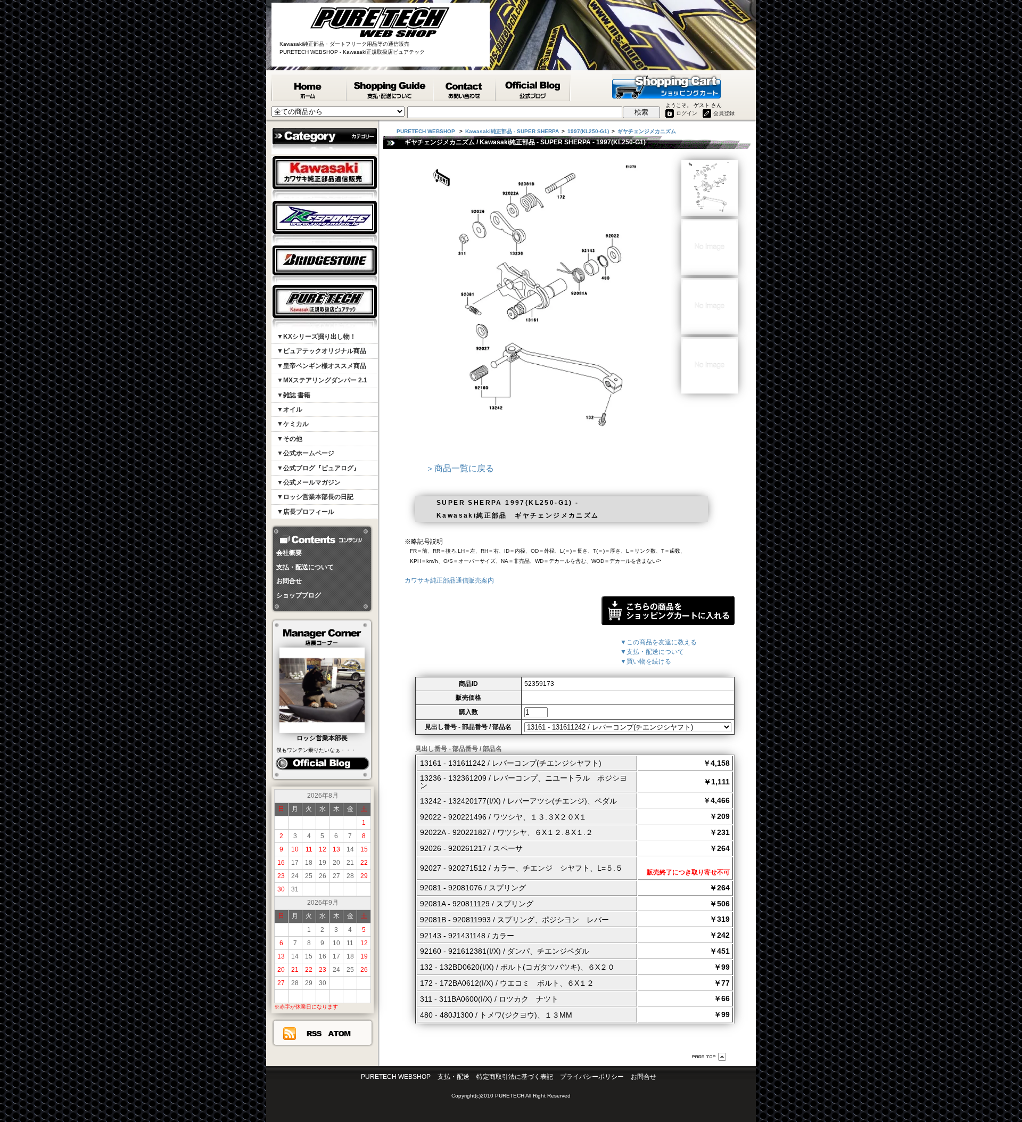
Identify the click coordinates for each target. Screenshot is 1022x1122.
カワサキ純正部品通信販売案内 (449, 580)
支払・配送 (453, 1076)
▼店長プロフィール (305, 511)
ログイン (686, 113)
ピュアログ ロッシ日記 (322, 764)
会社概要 (289, 552)
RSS (313, 1033)
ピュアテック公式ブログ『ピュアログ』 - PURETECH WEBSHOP (533, 88)
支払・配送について (305, 567)
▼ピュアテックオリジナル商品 (321, 351)
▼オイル (289, 409)
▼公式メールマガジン (309, 482)
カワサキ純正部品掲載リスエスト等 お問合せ (465, 88)
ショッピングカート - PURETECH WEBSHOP (666, 86)
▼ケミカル (293, 424)
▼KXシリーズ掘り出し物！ (316, 336)
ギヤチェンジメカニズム (646, 131)
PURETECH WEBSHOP (309, 88)
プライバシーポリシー (592, 1076)
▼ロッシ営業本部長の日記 (315, 497)
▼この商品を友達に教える (658, 642)
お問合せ (289, 581)
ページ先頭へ (709, 1057)
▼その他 (289, 439)
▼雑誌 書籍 (293, 395)
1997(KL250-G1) (588, 131)
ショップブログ (298, 595)
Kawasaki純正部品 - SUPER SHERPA (512, 131)
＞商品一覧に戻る (460, 468)
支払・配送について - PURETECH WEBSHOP (390, 88)
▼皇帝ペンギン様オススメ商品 (321, 366)
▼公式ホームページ (305, 453)
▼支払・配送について (652, 652)
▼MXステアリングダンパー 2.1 (322, 380)
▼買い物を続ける (645, 661)
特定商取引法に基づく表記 (514, 1076)
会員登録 (724, 113)
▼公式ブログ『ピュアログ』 (318, 468)
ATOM (339, 1033)
